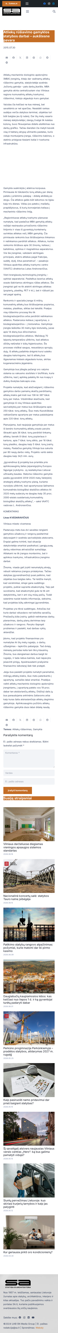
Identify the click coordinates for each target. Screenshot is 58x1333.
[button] (54, 11)
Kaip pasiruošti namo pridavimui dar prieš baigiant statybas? (26, 1101)
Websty (40, 1327)
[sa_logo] (11, 11)
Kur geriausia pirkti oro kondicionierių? (28, 1252)
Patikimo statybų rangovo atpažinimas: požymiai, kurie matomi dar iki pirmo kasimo (28, 948)
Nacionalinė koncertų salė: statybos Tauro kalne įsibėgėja (26, 897)
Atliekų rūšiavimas (22, 729)
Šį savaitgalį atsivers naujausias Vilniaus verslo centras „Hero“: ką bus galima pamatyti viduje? (28, 1152)
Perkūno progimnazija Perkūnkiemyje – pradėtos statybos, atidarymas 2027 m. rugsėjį (28, 1051)
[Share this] (13, 57)
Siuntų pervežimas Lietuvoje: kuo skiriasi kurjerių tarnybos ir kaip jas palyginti (25, 1204)
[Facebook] (44, 3)
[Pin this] (33, 57)
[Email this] (6, 57)
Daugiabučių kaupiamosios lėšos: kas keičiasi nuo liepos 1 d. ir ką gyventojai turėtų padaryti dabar (27, 999)
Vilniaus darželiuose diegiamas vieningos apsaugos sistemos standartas (23, 847)
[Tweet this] (20, 57)
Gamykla (37, 729)
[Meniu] (27, 3)
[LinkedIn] (53, 3)
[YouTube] (33, 1317)
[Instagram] (49, 3)
